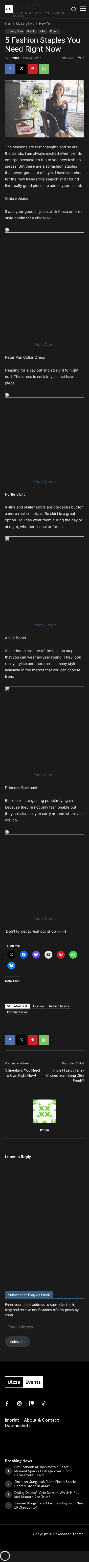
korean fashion (17, 1012)
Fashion (38, 1006)
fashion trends (59, 1006)
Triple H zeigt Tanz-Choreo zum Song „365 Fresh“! (65, 1075)
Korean (54, 31)
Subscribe (17, 1341)
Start (8, 24)
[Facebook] (10, 69)
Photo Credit (44, 344)
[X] (21, 69)
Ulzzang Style (25, 24)
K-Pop (43, 31)
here (61, 931)
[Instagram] (19, 1404)
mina (15, 57)
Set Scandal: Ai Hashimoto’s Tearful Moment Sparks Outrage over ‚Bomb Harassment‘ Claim (43, 1471)
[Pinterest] (33, 69)
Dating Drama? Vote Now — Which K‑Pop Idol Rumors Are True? (47, 1494)
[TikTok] (44, 1404)
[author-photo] (44, 1123)
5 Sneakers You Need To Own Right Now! (22, 1073)
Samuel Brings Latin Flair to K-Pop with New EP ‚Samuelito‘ (48, 1505)
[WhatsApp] (44, 69)
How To (44, 24)
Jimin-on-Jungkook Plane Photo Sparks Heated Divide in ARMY (45, 1483)
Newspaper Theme (68, 1534)
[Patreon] (32, 1404)
